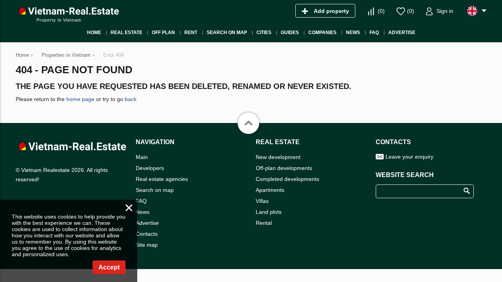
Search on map (155, 190)
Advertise (147, 223)
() (381, 11)
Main (142, 157)
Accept (109, 267)
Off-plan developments (284, 168)
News (142, 212)
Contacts (147, 234)
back (130, 99)
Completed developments (287, 179)
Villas (262, 201)
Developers (150, 168)
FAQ (141, 201)
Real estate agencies (162, 179)
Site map (147, 245)
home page (80, 99)
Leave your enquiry (409, 157)
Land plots (269, 212)
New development (278, 157)
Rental (264, 223)
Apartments (270, 190)
